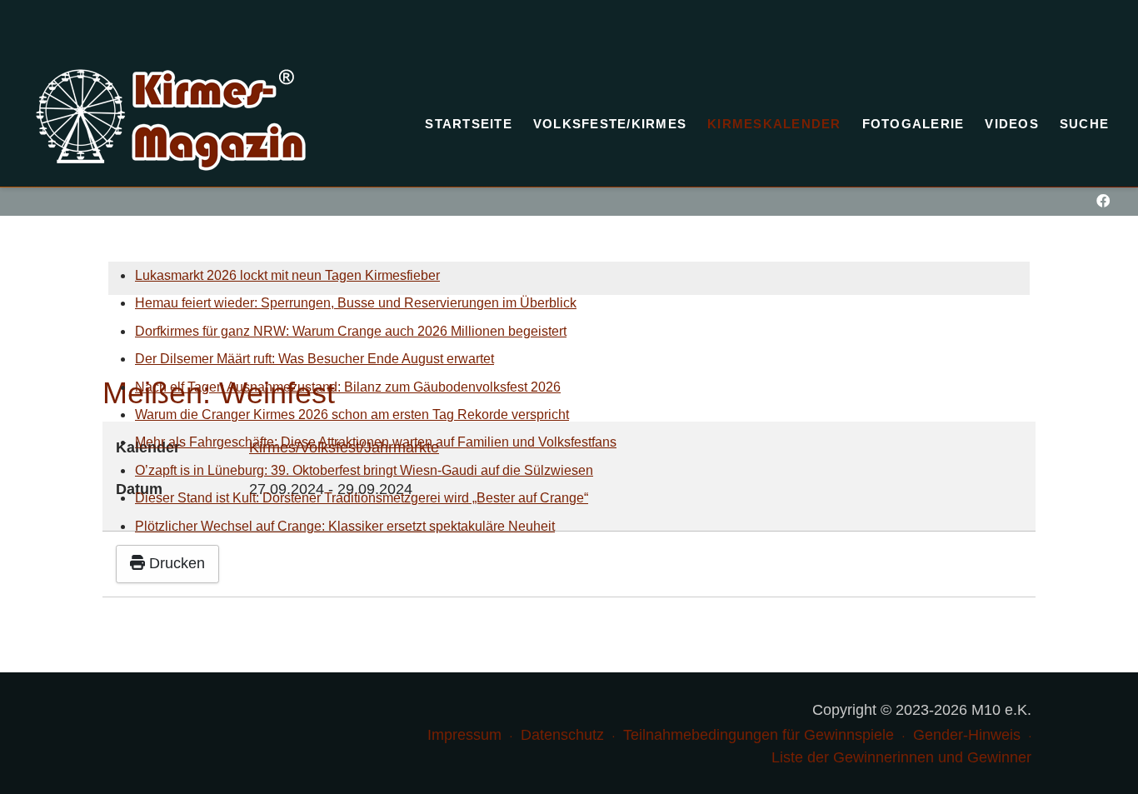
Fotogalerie (913, 124)
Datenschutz (562, 735)
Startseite (468, 124)
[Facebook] (1102, 201)
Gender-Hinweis (967, 735)
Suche (1084, 124)
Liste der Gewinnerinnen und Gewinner (901, 757)
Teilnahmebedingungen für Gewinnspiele (758, 735)
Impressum (464, 735)
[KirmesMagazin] (171, 119)
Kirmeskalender (774, 124)
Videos (1012, 124)
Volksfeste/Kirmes (609, 124)
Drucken (175, 563)
